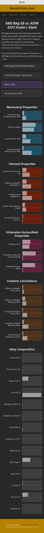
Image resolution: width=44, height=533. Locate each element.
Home (4, 15)
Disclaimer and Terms (29, 525)
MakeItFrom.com (22, 8)
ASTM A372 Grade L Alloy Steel (18, 75)
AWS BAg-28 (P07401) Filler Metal (19, 66)
